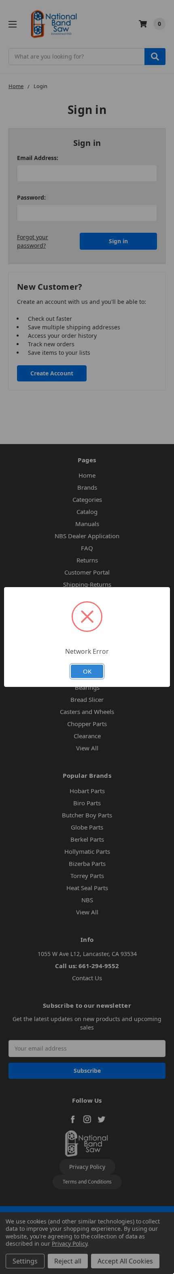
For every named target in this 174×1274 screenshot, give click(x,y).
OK (87, 671)
